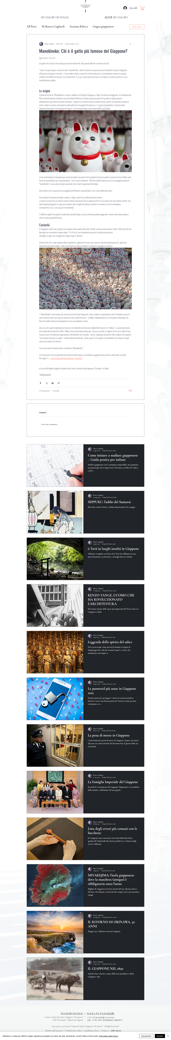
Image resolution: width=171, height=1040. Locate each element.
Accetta (160, 1036)
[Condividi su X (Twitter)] (46, 383)
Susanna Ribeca (79, 26)
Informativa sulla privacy (108, 1036)
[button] (142, 8)
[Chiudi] (167, 1036)
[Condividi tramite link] (59, 383)
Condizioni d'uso (91, 1030)
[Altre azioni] (130, 43)
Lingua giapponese (103, 26)
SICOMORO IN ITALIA (72, 1013)
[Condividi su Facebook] (40, 383)
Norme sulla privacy (54, 1030)
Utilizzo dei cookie (73, 1030)
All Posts (32, 26)
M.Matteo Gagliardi (53, 26)
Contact (104, 1030)
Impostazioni (146, 1036)
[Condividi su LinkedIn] (52, 383)
